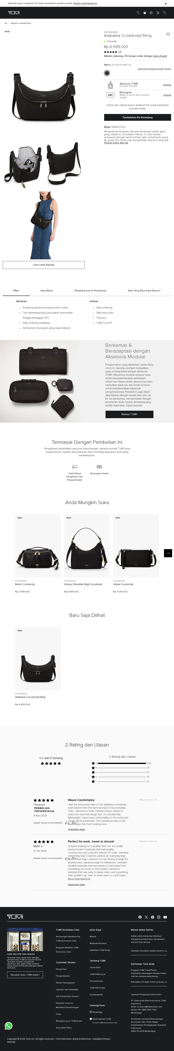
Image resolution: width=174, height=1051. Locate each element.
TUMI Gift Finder (97, 988)
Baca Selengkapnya (79, 879)
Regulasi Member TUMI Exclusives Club (67, 950)
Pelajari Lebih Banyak (116, 143)
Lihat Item (38, 569)
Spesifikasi (46, 290)
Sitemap (11, 1042)
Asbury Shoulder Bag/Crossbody (83, 584)
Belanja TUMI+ (129, 414)
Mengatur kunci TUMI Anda (69, 1021)
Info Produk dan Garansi (67, 996)
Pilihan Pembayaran (65, 983)
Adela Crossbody (123, 584)
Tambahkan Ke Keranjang (138, 117)
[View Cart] (157, 12)
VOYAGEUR (21, 581)
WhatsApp (97, 1012)
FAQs (58, 1014)
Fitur (16, 290)
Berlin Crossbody (25, 584)
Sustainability (96, 995)
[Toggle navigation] (164, 12)
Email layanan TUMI (102, 1019)
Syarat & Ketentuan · (82, 1039)
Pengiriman (61, 969)
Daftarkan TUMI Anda (100, 950)
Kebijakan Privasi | (101, 1039)
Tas (5, 23)
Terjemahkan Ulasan (76, 829)
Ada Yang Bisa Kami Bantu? (144, 290)
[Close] (165, 3)
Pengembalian (63, 976)
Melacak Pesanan (98, 943)
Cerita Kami (95, 968)
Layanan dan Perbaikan (67, 990)
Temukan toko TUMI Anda (24, 975)
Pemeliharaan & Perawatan (90, 290)
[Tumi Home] (14, 12)
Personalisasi (96, 981)
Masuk (93, 937)
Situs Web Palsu (64, 1028)
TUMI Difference (97, 974)
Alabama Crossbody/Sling (30, 697)
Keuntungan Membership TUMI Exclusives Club (68, 939)
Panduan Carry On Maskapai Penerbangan (67, 1005)
